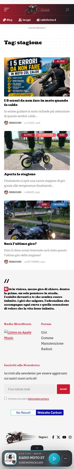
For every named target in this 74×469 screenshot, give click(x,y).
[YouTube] (64, 437)
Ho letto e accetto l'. (28, 399)
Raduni (46, 349)
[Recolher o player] (37, 447)
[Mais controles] (65, 458)
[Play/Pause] (54, 458)
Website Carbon (49, 413)
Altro (61, 61)
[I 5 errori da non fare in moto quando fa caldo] (37, 76)
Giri (62, 135)
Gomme (47, 338)
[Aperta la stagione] (37, 150)
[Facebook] (53, 437)
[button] (7, 9)
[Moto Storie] (37, 10)
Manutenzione (52, 343)
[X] (58, 437)
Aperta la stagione (20, 174)
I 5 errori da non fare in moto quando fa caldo (36, 103)
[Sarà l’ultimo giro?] (37, 220)
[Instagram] (70, 437)
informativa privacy (38, 399)
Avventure (46, 135)
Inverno (59, 204)
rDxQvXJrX (15, 123)
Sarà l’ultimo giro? (20, 244)
